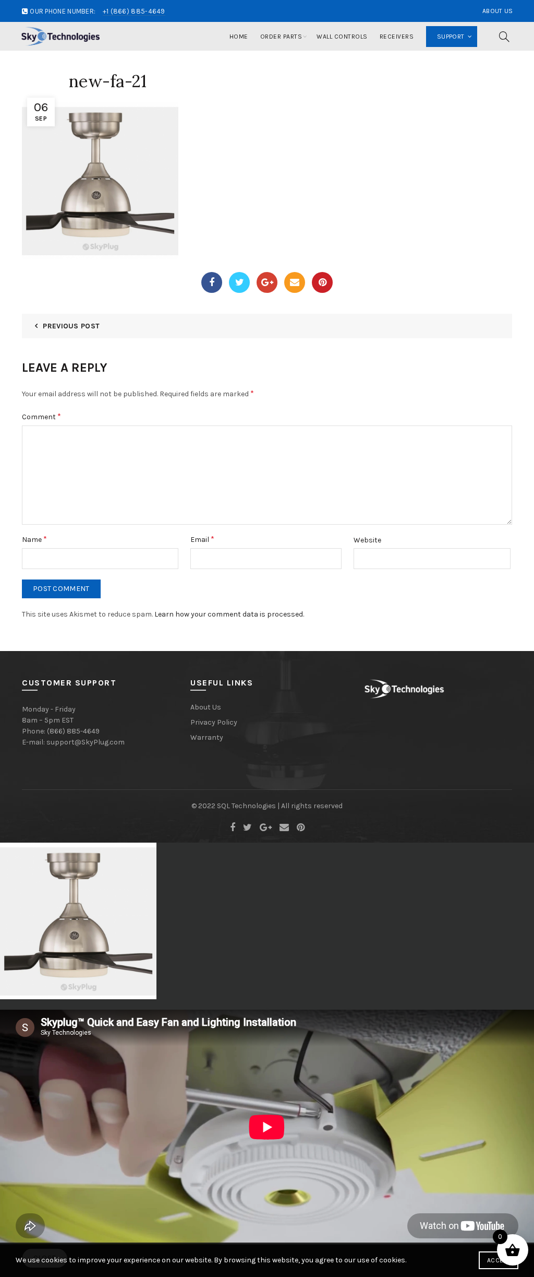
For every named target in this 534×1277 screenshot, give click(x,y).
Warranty (206, 737)
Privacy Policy (213, 722)
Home (238, 36)
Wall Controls (342, 36)
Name (34, 539)
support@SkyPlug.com (85, 742)
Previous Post (71, 326)
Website (367, 540)
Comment (41, 416)
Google (267, 282)
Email (294, 282)
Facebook (211, 282)
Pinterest (322, 282)
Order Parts (281, 36)
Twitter (239, 282)
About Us (497, 11)
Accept (498, 1260)
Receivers (397, 36)
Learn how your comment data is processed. (229, 614)
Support (450, 36)
